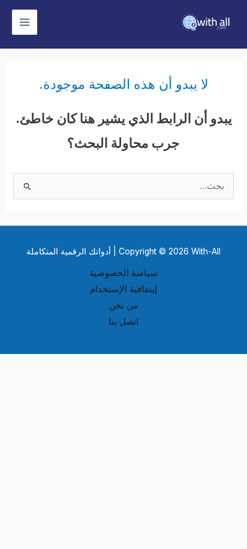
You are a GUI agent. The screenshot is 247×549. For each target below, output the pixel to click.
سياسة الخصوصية (123, 273)
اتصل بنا (123, 321)
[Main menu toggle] (24, 22)
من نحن (123, 305)
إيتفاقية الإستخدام (123, 289)
